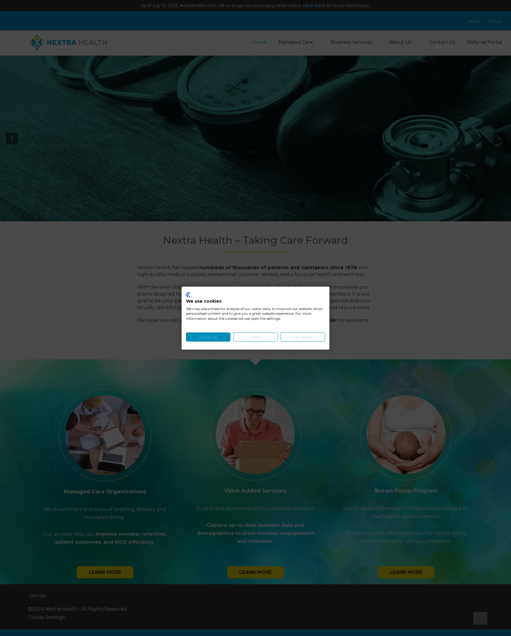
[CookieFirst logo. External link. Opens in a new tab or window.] (188, 295)
